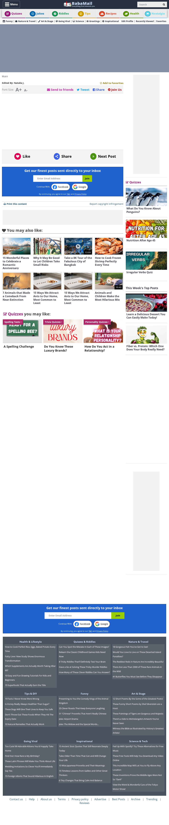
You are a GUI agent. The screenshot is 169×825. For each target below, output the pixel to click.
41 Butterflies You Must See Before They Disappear (137, 676)
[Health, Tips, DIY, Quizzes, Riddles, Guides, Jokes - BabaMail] (79, 4)
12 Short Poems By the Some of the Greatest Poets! (138, 698)
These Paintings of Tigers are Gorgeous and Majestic (138, 713)
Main (5, 76)
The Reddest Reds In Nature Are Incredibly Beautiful (138, 661)
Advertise (100, 799)
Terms (62, 799)
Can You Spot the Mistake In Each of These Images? (84, 646)
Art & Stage (47, 21)
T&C (68, 194)
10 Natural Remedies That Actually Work (24, 724)
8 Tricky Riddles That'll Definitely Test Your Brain (82, 661)
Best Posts (118, 799)
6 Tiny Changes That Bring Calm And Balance (80, 780)
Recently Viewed (145, 21)
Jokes (40, 13)
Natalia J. (19, 82)
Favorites (161, 21)
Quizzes (16, 13)
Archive (135, 799)
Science (80, 21)
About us (46, 799)
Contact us (16, 799)
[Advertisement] (84, 48)
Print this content (17, 203)
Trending (151, 799)
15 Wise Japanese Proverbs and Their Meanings (82, 765)
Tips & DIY (30, 693)
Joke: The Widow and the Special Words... (79, 724)
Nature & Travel (26, 21)
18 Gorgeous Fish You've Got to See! (130, 646)
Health (134, 13)
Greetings (94, 21)
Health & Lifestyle (30, 641)
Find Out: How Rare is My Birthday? (22, 755)
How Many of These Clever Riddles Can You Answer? (84, 672)
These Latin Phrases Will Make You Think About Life (30, 761)
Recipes (111, 13)
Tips (87, 13)
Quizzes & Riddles (84, 641)
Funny (9, 21)
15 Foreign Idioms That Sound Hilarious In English (29, 776)
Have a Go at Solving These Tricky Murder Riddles (83, 666)
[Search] (164, 4)
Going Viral (64, 21)
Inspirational (112, 21)
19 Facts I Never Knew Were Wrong (22, 698)
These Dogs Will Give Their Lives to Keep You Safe (29, 709)
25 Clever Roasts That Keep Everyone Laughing (82, 708)
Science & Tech (138, 741)
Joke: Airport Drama (68, 718)
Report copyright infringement (106, 203)
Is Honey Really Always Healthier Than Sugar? (27, 704)
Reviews (84, 803)
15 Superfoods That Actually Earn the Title (25, 685)
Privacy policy (80, 799)
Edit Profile (127, 21)
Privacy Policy (80, 194)
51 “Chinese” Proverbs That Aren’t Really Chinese (82, 713)
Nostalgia (158, 13)
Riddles (64, 13)
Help (32, 799)
